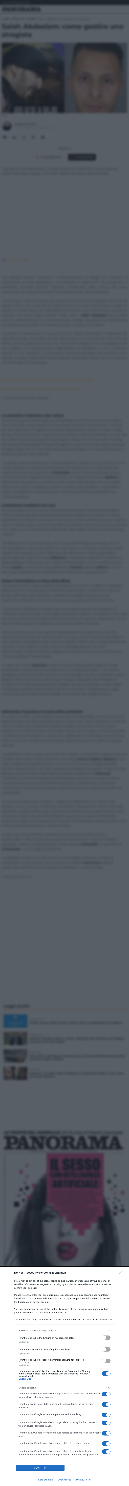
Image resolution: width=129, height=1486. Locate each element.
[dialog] (64, 1376)
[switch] (106, 1337)
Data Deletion (45, 1479)
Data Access (64, 1479)
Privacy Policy (83, 1479)
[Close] (122, 1273)
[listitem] (64, 1330)
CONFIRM (40, 1468)
